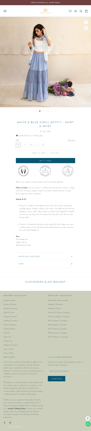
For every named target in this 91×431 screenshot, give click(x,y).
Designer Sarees (10, 300)
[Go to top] (88, 418)
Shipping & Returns (29, 256)
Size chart (71, 140)
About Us (7, 337)
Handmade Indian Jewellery (58, 300)
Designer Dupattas (11, 308)
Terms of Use (9, 349)
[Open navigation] (5, 11)
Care (21, 264)
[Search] (81, 11)
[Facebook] (4, 422)
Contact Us (8, 341)
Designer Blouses (10, 304)
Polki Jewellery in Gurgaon (57, 321)
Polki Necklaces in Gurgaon (58, 337)
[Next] (55, 111)
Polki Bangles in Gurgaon (57, 325)
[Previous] (35, 111)
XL (43, 145)
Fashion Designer (10, 325)
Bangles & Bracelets (55, 304)
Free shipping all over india (45, 2)
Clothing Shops (9, 329)
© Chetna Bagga (14, 427)
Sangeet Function (10, 317)
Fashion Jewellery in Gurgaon (59, 317)
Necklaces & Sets (54, 308)
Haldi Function (9, 312)
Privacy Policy (9, 353)
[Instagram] (10, 422)
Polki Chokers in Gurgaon (57, 329)
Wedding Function (10, 321)
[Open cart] (86, 11)
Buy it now (46, 161)
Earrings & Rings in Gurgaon (59, 312)
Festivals (7, 333)
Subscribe (56, 379)
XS (18, 145)
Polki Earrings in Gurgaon (57, 333)
